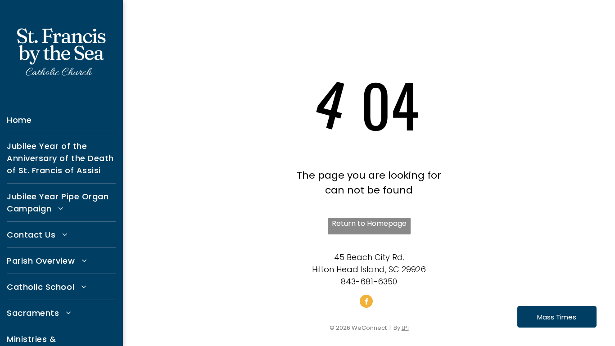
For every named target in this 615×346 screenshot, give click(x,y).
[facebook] (366, 302)
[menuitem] (61, 120)
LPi (405, 328)
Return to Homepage (369, 223)
